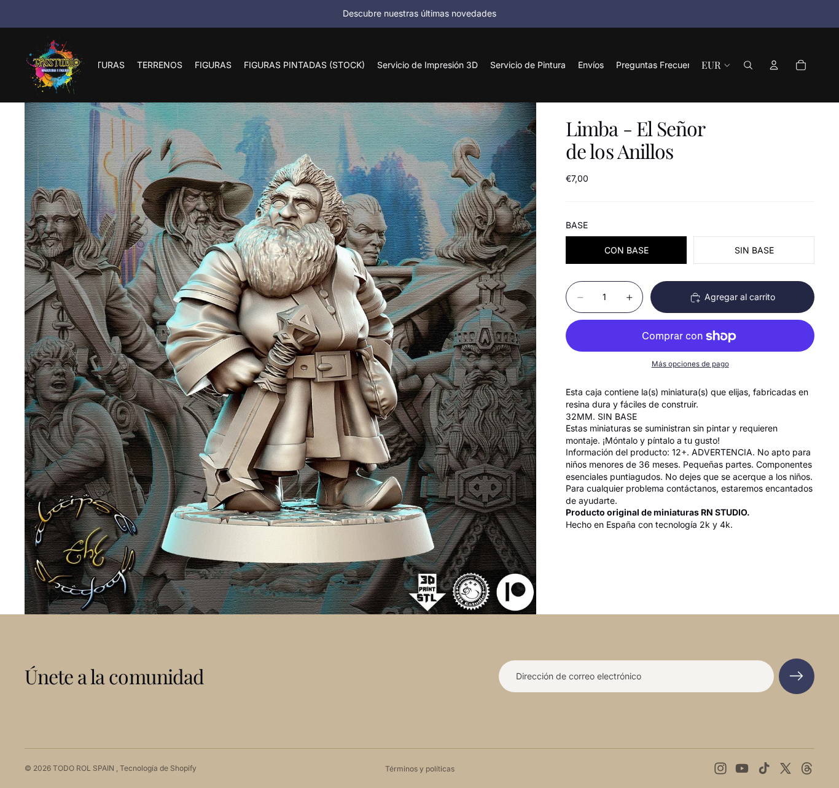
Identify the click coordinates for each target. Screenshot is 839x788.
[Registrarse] (796, 676)
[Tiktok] (764, 768)
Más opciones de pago (690, 364)
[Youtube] (742, 768)
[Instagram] (720, 768)
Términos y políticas (420, 768)
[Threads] (807, 768)
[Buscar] (748, 65)
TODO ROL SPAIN (84, 768)
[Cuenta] (773, 65)
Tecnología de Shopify (158, 768)
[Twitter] (785, 768)
